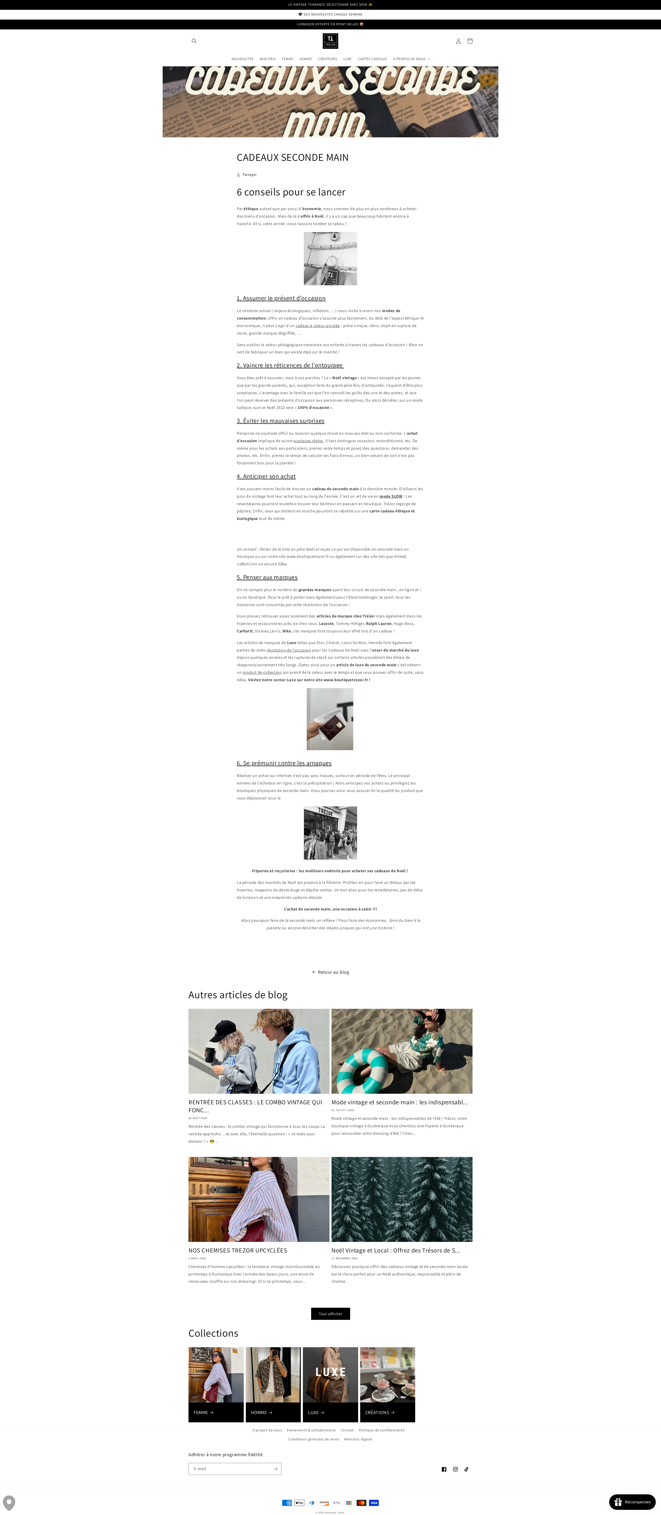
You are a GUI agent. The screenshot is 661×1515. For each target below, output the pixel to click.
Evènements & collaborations (311, 1430)
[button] (194, 41)
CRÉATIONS (377, 1412)
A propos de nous (267, 1430)
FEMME (201, 1412)
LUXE (313, 1412)
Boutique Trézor (335, 1512)
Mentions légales (358, 1439)
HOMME (259, 1412)
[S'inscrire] (275, 1469)
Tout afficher (330, 1313)
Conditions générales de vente (313, 1439)
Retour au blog (333, 972)
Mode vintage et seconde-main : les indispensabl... (400, 1102)
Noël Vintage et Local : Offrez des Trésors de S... (396, 1250)
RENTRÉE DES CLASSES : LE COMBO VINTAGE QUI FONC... (255, 1106)
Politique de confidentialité (382, 1430)
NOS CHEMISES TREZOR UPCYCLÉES (237, 1250)
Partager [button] (250, 174)
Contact (347, 1430)
